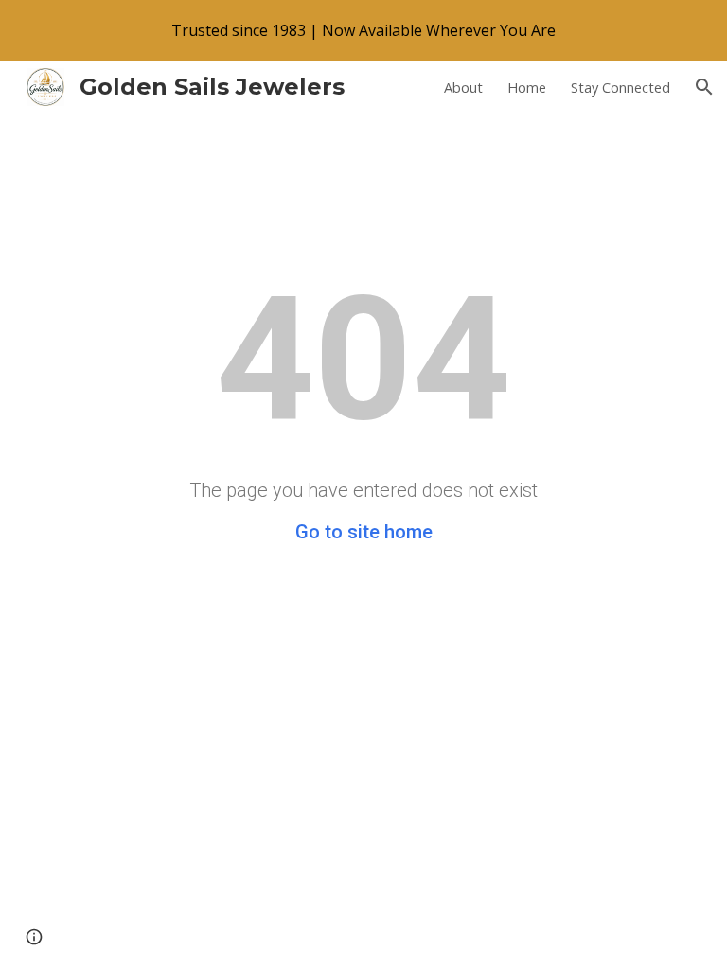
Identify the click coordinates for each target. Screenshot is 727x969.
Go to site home (364, 531)
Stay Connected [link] (620, 87)
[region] (363, 30)
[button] (704, 87)
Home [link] (526, 87)
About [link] (463, 87)
